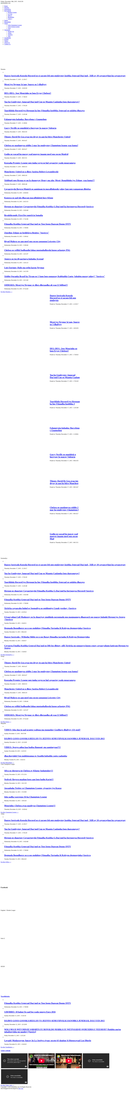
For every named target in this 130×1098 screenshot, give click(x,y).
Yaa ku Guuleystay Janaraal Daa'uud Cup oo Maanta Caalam (65, 376)
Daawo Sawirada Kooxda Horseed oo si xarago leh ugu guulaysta (63, 297)
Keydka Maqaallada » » (7, 762)
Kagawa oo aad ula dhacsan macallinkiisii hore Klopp (28, 198)
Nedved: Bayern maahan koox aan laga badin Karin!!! (29, 779)
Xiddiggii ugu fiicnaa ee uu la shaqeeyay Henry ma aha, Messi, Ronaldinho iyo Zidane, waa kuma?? (49, 180)
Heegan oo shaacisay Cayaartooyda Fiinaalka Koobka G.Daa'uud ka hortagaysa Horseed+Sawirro (49, 206)
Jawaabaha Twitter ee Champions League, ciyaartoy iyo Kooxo (32, 788)
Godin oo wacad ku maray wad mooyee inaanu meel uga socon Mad (64, 536)
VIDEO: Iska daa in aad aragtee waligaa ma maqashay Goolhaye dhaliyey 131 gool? (42, 730)
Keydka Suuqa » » (6, 722)
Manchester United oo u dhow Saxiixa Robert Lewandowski (31, 172)
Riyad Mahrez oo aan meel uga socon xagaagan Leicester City (32, 241)
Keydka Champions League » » (9, 812)
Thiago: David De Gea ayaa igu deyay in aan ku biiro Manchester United (37, 137)
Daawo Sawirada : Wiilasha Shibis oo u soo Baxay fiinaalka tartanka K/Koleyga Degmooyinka (47, 637)
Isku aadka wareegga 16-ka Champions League (25, 797)
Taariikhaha (5, 996)
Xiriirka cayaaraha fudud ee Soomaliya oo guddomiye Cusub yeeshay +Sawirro (40, 608)
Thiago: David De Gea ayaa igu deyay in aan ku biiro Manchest (64, 482)
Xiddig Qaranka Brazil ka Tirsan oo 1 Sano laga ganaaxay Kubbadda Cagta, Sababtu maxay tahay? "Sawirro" (54, 276)
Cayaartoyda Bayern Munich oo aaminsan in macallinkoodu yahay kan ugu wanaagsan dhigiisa (47, 189)
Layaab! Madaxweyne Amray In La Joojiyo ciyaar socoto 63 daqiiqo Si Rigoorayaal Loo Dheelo (47, 1040)
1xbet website (5, 1051)
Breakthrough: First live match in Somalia (23, 215)
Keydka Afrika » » (6, 862)
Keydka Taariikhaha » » (7, 1047)
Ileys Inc (20, 1088)
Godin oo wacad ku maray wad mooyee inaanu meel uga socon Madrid (36, 154)
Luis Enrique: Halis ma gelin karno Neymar (24, 267)
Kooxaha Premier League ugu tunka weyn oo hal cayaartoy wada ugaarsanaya (39, 163)
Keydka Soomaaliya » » (7, 654)
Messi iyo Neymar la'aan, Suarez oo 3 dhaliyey (25, 84)
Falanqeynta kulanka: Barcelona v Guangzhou (25, 119)
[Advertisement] (12, 57)
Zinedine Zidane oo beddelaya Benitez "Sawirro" (26, 233)
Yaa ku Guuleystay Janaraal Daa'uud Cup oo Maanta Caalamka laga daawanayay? (42, 102)
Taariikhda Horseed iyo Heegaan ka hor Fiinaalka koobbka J (65, 402)
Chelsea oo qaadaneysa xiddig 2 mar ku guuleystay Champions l (64, 508)
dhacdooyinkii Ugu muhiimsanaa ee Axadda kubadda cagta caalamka (35, 756)
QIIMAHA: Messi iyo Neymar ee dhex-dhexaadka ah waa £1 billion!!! (36, 285)
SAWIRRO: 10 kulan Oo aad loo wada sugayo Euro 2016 (30, 1012)
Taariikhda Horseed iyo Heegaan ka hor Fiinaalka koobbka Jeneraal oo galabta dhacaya (44, 110)
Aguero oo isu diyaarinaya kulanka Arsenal (24, 259)
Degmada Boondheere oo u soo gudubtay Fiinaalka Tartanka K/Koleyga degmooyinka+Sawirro (47, 628)
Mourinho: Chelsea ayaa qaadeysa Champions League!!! (29, 805)
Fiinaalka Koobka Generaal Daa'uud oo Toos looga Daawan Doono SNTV (37, 224)
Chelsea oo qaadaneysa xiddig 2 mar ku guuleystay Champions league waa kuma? (41, 145)
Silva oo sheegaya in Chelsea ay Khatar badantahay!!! (28, 771)
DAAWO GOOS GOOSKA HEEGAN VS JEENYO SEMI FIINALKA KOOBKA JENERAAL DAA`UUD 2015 (54, 738)
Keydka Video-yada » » (7, 1085)
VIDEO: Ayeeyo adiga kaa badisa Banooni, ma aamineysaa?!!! (32, 747)
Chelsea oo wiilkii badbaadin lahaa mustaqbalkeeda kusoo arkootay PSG (37, 250)
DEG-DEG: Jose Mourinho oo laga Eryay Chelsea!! (27, 93)
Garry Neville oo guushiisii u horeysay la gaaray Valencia (30, 128)
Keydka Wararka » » (6, 292)
